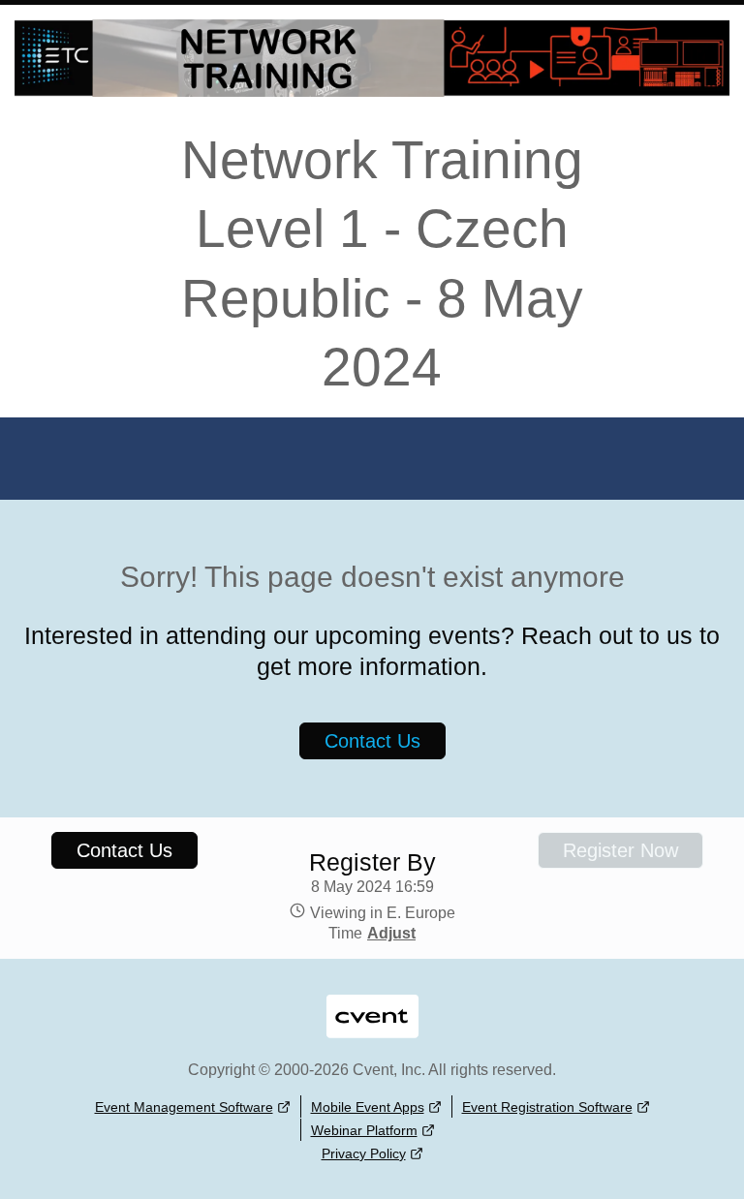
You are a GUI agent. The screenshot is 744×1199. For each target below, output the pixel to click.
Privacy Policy (364, 1153)
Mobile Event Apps (367, 1107)
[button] (389, 933)
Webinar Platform (364, 1130)
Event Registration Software (547, 1107)
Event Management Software (184, 1107)
